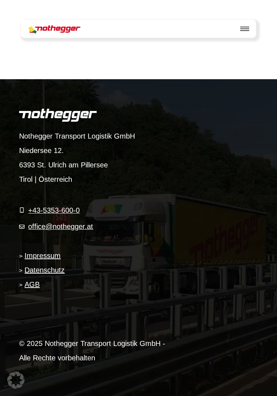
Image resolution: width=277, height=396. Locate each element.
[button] (16, 380)
